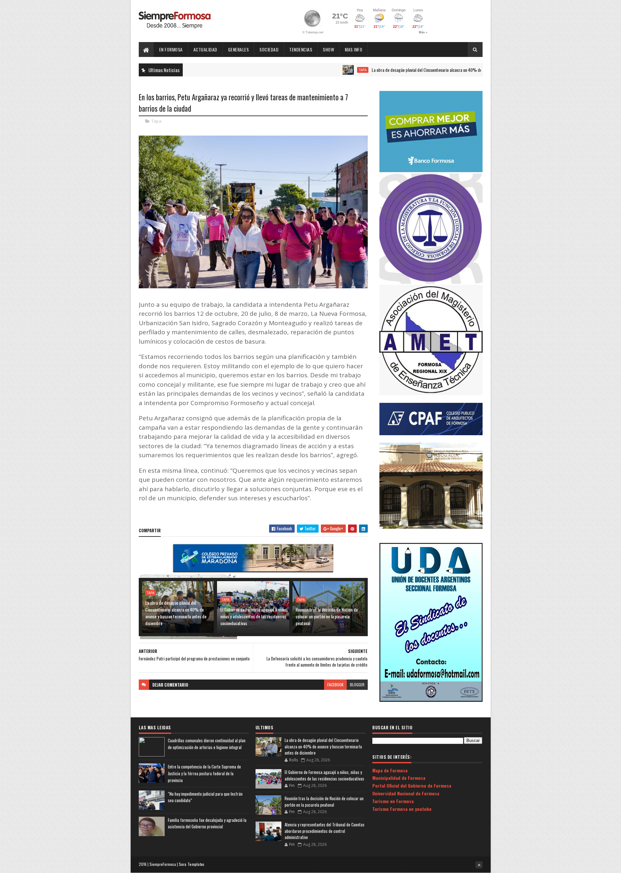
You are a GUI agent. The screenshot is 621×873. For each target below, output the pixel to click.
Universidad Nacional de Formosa (405, 793)
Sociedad (268, 49)
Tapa (333, 70)
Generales (238, 49)
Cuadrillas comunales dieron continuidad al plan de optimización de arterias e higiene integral (206, 743)
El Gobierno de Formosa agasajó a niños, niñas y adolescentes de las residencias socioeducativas (254, 616)
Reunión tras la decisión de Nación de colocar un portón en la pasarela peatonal (327, 616)
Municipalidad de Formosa (398, 777)
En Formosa (171, 49)
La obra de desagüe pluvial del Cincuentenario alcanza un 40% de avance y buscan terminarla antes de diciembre (437, 69)
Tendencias (300, 49)
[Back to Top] (479, 864)
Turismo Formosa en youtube (401, 808)
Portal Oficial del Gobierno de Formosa (411, 785)
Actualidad (205, 49)
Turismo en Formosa (393, 801)
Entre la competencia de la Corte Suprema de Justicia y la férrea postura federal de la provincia (204, 773)
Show (328, 49)
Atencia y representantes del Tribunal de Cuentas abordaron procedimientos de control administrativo (325, 830)
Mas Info (353, 49)
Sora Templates (192, 864)
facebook (335, 684)
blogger (357, 684)
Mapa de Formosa (390, 770)
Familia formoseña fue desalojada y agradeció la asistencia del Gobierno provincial (207, 823)
